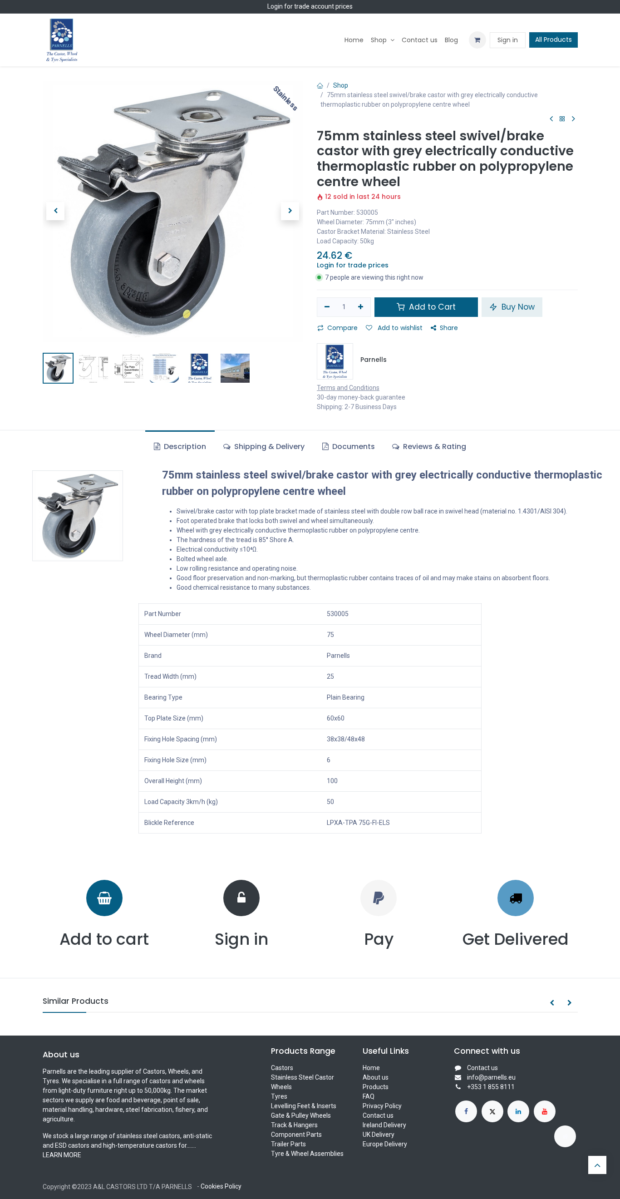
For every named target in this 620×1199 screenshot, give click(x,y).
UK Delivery (378, 1134)
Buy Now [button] (517, 306)
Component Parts (296, 1134)
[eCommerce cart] (477, 40)
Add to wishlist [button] (399, 327)
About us (376, 1077)
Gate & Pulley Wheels (301, 1115)
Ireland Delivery (384, 1125)
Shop (340, 85)
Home (371, 1067)
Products (376, 1086)
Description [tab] (184, 446)
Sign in (507, 39)
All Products (553, 39)
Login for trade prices (353, 265)
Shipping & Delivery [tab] (268, 446)
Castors (282, 1067)
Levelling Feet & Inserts (303, 1106)
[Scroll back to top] (597, 1165)
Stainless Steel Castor (302, 1077)
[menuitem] (354, 40)
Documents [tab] (352, 446)
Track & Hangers (294, 1125)
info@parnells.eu (491, 1077)
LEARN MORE (62, 1155)
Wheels (281, 1086)
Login (275, 6)
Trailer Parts (288, 1144)
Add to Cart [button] (431, 306)
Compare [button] (342, 327)
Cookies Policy (221, 1186)
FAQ (368, 1096)
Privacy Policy (382, 1106)
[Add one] (361, 307)
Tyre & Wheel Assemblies (307, 1153)
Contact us (378, 1115)
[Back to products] (562, 119)
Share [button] (449, 327)
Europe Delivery (385, 1144)
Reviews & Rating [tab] (433, 446)
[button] (56, 211)
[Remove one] (327, 307)
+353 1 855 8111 (491, 1086)
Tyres (279, 1096)
